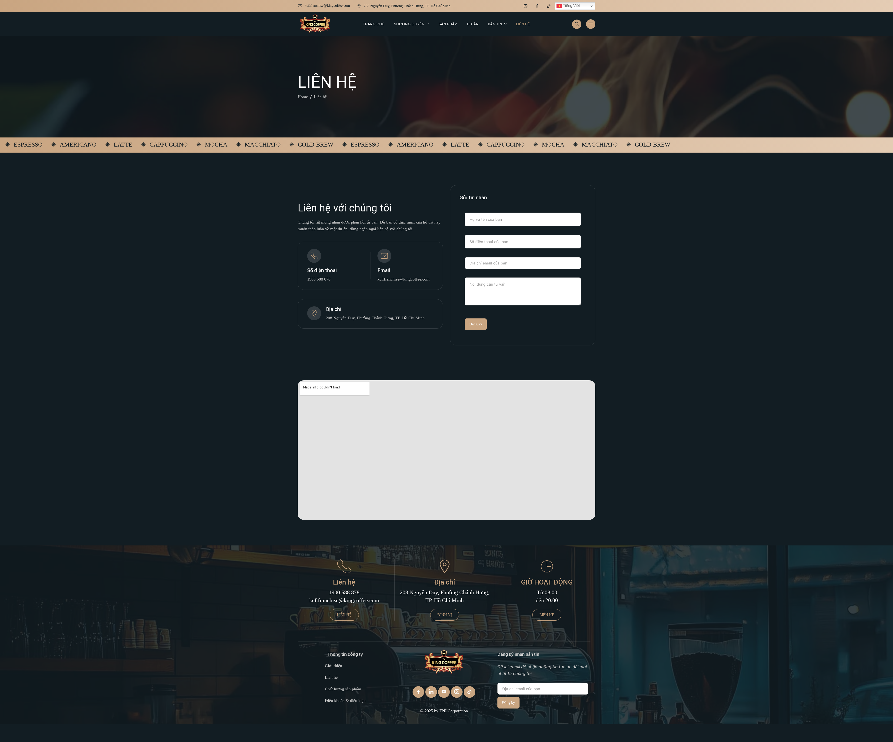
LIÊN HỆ (344, 615)
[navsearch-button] (576, 24)
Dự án (473, 24)
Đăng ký (475, 324)
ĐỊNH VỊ (444, 615)
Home (303, 96)
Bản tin (495, 24)
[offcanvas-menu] (590, 24)
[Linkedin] (431, 692)
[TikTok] (469, 692)
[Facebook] (539, 6)
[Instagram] (527, 6)
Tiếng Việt (571, 6)
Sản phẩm (448, 24)
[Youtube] (444, 692)
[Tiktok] (548, 6)
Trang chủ (373, 24)
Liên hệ (523, 24)
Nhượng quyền (409, 24)
